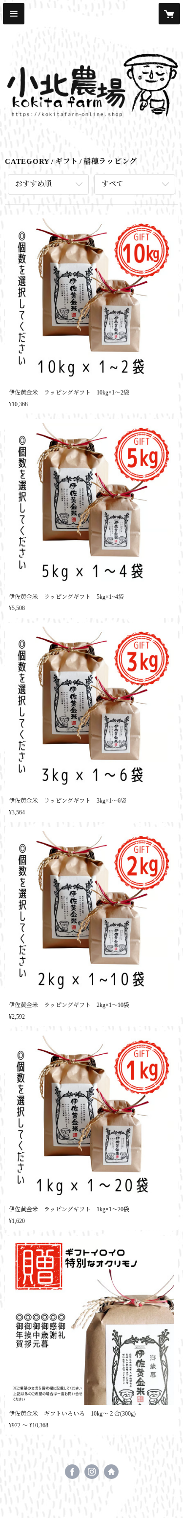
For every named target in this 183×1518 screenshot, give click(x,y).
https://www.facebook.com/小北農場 (72, 1471)
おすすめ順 (33, 184)
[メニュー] (13, 13)
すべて (112, 184)
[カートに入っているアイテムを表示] (169, 13)
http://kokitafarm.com (111, 1471)
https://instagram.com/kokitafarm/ (91, 1471)
